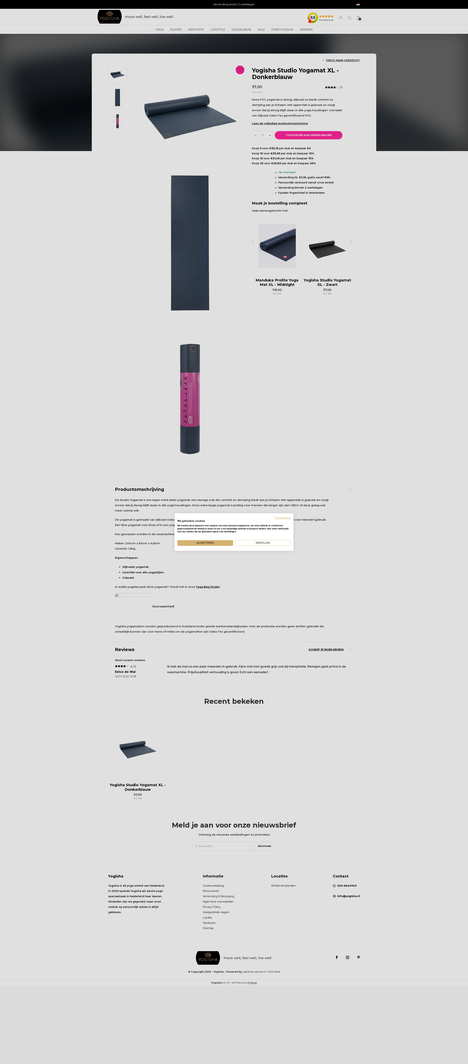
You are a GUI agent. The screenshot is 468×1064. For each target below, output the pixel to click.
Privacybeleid (283, 518)
